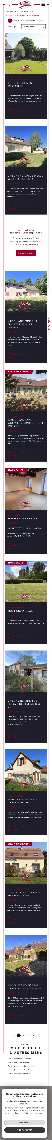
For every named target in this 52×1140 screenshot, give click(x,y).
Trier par (12, 26)
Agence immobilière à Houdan (17, 11)
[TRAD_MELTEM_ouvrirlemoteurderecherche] (8, 4)
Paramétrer (25, 1122)
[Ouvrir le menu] (43, 4)
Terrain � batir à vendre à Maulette (21, 1066)
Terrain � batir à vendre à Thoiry (20, 1070)
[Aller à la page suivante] (38, 1035)
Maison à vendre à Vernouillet (19, 1074)
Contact (48, 323)
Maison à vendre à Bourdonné (19, 1059)
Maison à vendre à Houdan (18, 1062)
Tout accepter (24, 1130)
